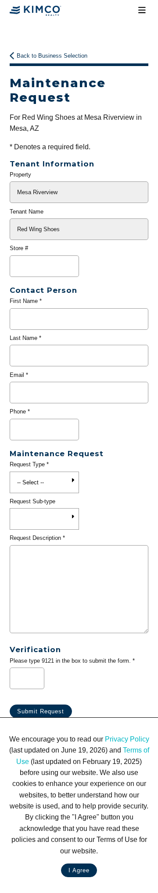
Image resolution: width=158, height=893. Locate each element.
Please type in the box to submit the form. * (72, 660)
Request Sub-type (32, 501)
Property (20, 174)
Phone (18, 411)
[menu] (141, 11)
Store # (19, 248)
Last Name (23, 338)
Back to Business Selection (52, 55)
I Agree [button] (79, 870)
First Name (24, 301)
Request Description (35, 538)
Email (17, 375)
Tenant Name (26, 211)
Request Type (27, 464)
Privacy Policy (127, 739)
